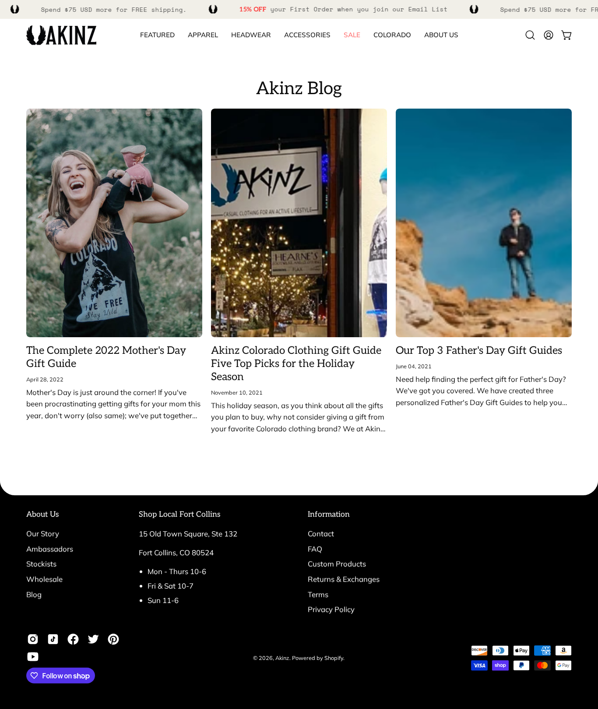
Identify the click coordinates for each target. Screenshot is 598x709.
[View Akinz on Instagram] (32, 639)
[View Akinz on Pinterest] (113, 639)
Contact (321, 533)
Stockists (41, 563)
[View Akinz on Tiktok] (53, 639)
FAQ (315, 548)
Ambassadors (49, 548)
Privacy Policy (331, 609)
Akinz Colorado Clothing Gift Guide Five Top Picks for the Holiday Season (296, 363)
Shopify (333, 657)
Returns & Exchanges (344, 578)
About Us (42, 514)
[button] (392, 35)
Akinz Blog (299, 88)
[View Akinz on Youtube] (32, 656)
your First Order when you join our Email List (343, 9)
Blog (34, 594)
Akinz (282, 657)
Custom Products (337, 563)
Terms (318, 594)
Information (329, 514)
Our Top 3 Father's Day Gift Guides (479, 350)
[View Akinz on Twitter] (93, 639)
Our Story (42, 533)
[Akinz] (61, 35)
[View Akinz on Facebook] (73, 639)
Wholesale (44, 578)
